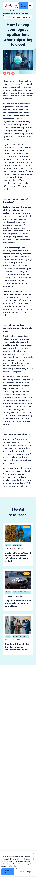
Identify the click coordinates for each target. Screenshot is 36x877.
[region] (18, 863)
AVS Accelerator (21, 445)
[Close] (33, 853)
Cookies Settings (25, 872)
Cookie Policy (12, 866)
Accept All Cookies (8, 871)
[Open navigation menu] (30, 5)
